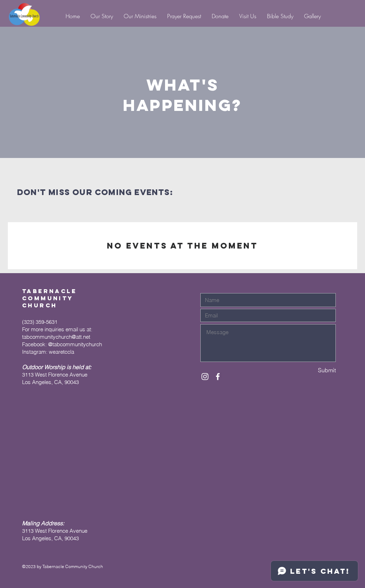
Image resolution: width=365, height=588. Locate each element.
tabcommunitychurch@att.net (56, 336)
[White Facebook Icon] (217, 376)
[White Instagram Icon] (205, 376)
